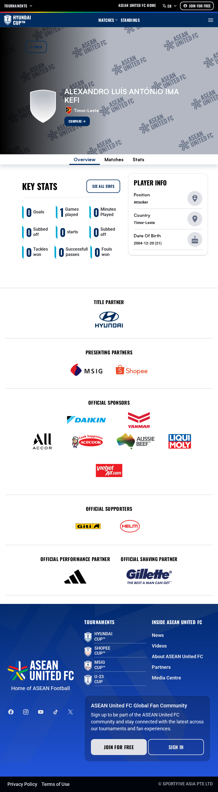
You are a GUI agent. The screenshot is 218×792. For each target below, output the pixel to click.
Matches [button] (106, 20)
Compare (76, 121)
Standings (130, 20)
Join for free (119, 747)
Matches (114, 159)
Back (37, 47)
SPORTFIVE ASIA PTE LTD (188, 783)
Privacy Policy (22, 784)
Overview (84, 159)
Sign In (176, 747)
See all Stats (103, 186)
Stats (138, 159)
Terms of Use (55, 784)
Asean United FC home (137, 5)
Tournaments (15, 6)
